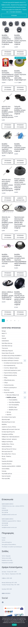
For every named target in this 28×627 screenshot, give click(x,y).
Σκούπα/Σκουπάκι (9, 385)
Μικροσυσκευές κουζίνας (10, 375)
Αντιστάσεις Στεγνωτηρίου (9, 417)
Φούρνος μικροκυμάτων (10, 387)
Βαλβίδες (4, 424)
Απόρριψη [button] (14, 15)
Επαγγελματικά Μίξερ (7, 434)
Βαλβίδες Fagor (13, 407)
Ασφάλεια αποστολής (7, 560)
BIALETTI (4, 333)
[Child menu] (25, 397)
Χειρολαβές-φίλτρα (7, 473)
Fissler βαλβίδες (13, 400)
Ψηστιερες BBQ (6, 478)
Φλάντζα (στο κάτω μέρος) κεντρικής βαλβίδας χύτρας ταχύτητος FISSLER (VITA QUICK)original (7, 185)
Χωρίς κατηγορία (6, 476)
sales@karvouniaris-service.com (9, 514)
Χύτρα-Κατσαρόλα (9, 392)
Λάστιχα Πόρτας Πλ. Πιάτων (9, 449)
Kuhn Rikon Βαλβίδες (14, 402)
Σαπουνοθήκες (5, 468)
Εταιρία (4, 537)
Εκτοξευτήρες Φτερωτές (8, 431)
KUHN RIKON (5, 341)
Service (3, 540)
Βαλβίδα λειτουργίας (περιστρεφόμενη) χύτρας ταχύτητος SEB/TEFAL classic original (8, 75)
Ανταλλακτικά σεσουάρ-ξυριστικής (13, 363)
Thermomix (5, 348)
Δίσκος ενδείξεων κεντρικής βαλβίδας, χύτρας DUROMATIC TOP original (7, 295)
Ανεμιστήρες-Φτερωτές (8, 353)
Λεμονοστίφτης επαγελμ (10, 372)
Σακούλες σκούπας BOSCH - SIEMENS (11, 466)
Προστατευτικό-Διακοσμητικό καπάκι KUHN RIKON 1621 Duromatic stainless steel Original (19, 222)
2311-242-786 (5, 512)
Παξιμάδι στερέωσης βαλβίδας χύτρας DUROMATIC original (20, 110)
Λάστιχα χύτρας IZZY (7, 451)
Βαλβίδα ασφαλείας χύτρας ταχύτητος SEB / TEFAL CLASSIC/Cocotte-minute (8, 259)
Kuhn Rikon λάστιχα (7, 343)
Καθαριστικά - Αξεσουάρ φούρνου (10, 436)
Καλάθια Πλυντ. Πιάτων (8, 444)
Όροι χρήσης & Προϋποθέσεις (9, 544)
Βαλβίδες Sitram (13, 409)
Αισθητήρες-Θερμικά (7, 350)
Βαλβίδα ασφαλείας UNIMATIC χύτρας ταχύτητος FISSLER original (20, 39)
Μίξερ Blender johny (9, 380)
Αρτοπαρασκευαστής (9, 365)
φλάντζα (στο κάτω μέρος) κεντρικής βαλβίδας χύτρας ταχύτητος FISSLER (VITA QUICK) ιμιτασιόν (7, 112)
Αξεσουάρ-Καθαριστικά (13, 395)
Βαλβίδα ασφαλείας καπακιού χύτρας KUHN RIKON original (20, 147)
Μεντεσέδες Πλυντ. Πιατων (9, 454)
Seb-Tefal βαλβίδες (14, 404)
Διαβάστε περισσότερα (20, 199)
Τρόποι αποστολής (6, 558)
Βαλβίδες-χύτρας (11, 397)
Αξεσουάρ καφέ (6, 419)
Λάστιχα (9, 412)
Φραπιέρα (6, 390)
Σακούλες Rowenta (6, 463)
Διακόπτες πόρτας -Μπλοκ (9, 427)
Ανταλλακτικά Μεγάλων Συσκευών (10, 358)
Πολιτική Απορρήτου (7, 542)
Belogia (4, 331)
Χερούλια (9, 414)
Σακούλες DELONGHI (7, 461)
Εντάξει (14, 624)
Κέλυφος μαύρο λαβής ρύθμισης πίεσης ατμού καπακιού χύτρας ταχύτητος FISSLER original (20, 184)
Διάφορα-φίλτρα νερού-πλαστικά (10, 429)
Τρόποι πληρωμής (6, 556)
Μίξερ (5, 377)
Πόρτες (4, 459)
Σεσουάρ (4, 471)
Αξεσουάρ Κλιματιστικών (8, 422)
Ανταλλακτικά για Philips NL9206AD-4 (11, 355)
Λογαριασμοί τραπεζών (7, 562)
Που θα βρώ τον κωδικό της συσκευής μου (12, 546)
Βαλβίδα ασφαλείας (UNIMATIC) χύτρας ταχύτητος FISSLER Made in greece (8, 39)
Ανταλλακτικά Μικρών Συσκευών (10, 360)
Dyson (3, 336)
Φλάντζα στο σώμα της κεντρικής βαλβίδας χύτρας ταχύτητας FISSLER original (7, 222)
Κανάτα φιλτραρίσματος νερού (12, 370)
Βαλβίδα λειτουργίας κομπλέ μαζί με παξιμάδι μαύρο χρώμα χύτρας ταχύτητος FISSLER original (19, 298)
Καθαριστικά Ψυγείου (7, 441)
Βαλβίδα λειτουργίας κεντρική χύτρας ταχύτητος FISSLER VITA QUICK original (7, 148)
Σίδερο (6, 382)
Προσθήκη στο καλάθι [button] (7, 53)
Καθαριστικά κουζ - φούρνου (9, 439)
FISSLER (4, 338)
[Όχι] (26, 621)
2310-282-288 (5, 510)
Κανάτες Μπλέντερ (7, 446)
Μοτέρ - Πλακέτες (6, 456)
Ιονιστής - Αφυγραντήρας (10, 368)
